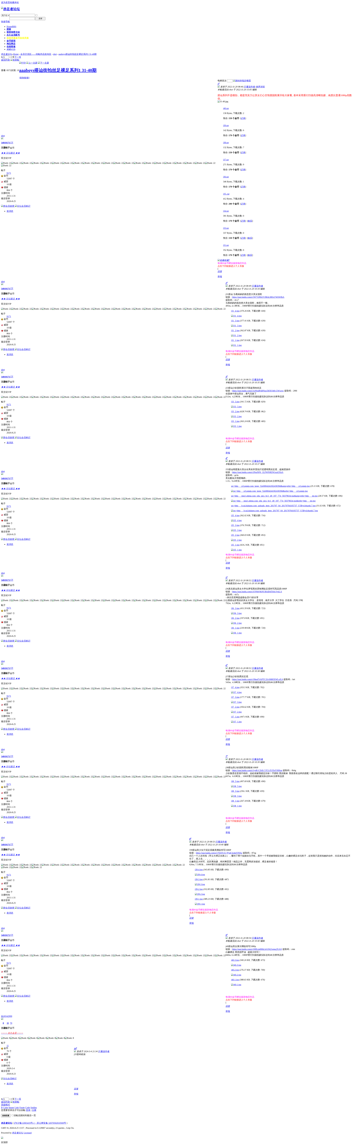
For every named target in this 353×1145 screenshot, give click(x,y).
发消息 (10, 211)
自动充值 (18, 38)
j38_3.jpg (235, 791)
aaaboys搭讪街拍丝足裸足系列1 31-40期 (77, 54)
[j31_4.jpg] (236, 316)
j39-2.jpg (199, 889)
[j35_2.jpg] (236, 540)
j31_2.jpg (235, 330)
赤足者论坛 (6, 54)
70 (11, 1023)
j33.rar (226, 228)
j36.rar (226, 177)
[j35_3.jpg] (236, 530)
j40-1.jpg (235, 979)
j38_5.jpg (235, 781)
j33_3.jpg (235, 401)
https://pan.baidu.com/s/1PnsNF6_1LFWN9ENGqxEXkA (257, 472)
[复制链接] (24, 78)
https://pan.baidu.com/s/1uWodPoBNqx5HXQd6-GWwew (258, 391)
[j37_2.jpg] (236, 712)
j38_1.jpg (235, 801)
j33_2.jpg (235, 411)
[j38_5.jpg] (236, 786)
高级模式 (5, 1105)
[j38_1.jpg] (236, 806)
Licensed (28, 1133)
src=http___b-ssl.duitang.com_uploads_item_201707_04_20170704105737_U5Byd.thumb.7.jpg (273, 505)
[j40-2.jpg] (236, 975)
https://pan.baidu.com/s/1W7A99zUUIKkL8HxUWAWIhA (258, 297)
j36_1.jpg (235, 628)
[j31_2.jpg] (236, 335)
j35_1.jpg (235, 545)
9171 (8, 143)
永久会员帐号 (13, 35)
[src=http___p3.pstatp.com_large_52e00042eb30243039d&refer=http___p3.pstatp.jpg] (269, 491)
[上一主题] (31, 63)
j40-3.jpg (235, 960)
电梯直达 (222, 80)
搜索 (9, 29)
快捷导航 (5, 21)
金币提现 (11, 41)
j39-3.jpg (199, 879)
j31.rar (226, 245)
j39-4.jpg (199, 869)
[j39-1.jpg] (200, 904)
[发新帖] (14, 60)
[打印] (22, 63)
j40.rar (226, 108)
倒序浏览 (260, 87)
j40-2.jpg (235, 970)
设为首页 (5, 2)
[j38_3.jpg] (236, 796)
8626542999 (6, 1016)
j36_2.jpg (235, 618)
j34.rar (226, 211)
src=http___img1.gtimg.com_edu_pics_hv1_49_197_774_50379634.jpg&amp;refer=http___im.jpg (274, 496)
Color (5, 1107)
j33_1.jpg (235, 421)
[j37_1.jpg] (236, 722)
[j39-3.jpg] (200, 884)
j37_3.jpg (235, 697)
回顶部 (4, 1142)
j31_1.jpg (235, 340)
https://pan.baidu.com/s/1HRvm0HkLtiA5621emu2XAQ (257, 949)
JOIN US (11, 49)
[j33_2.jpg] (236, 416)
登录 (28, 1110)
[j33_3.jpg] (236, 406)
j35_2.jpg (235, 535)
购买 (250, 221)
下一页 (17, 57)
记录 (243, 118)
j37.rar (226, 160)
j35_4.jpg (235, 515)
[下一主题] (43, 63)
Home (11, 26)
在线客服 (11, 46)
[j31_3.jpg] (236, 325)
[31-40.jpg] (223, 101)
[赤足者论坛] (10, 9)
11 (8, 1023)
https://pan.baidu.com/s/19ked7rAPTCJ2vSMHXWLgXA (257, 679)
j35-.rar (226, 194)
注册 (49, 18)
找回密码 (51, 15)
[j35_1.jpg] (236, 550)
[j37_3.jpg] (236, 702)
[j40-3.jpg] (236, 965)
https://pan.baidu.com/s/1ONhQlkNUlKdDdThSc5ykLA (257, 591)
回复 (220, 271)
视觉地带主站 (13, 32)
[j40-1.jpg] (236, 984)
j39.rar (226, 125)
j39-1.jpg (199, 899)
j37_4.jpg (235, 687)
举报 (220, 276)
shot (55, 54)
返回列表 (5, 60)
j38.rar (226, 142)
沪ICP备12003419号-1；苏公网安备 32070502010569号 (40, 1123)
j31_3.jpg (235, 320)
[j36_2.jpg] (236, 623)
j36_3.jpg (235, 608)
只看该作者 (249, 87)
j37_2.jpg (235, 707)
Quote (22, 1107)
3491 (3, 143)
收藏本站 (14, 2)
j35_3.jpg (235, 525)
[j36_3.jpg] (236, 613)
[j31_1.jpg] (236, 345)
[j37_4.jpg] (236, 692)
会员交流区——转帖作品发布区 (35, 54)
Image (11, 1107)
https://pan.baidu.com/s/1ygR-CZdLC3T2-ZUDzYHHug (257, 770)
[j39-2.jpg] (200, 894)
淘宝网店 (11, 43)
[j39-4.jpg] (200, 874)
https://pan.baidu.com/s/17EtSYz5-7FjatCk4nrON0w (219, 853)
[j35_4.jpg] (236, 520)
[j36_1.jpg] (236, 633)
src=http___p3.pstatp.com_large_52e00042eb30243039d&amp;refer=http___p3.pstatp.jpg (270, 486)
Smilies (33, 1107)
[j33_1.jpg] (236, 426)
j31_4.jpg (235, 311)
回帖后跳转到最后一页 (25, 1115)
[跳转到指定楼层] (242, 80)
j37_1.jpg (235, 717)
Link (17, 1107)
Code (27, 1107)
